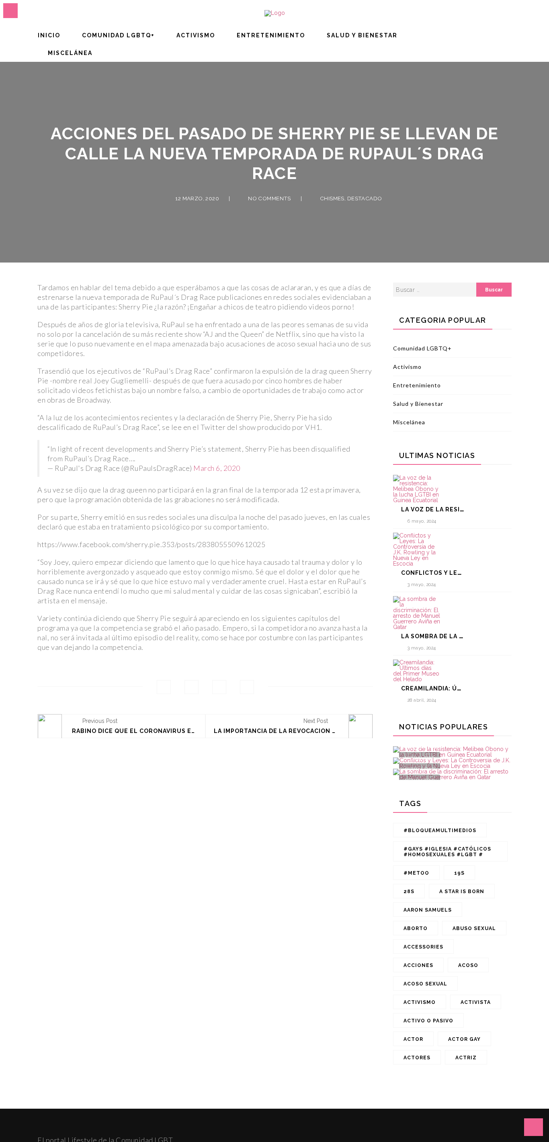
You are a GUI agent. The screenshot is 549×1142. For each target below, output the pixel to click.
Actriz (466, 1058)
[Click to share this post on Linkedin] (247, 687)
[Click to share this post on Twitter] (191, 687)
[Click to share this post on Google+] (219, 687)
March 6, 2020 (216, 468)
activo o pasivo (428, 1021)
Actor (413, 1039)
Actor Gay (464, 1039)
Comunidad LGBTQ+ (118, 35)
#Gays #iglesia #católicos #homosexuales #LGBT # (447, 851)
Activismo (195, 35)
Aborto (416, 928)
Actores (417, 1058)
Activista (476, 1002)
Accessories (423, 947)
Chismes (332, 198)
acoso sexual (425, 984)
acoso (468, 965)
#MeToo (416, 873)
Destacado (364, 198)
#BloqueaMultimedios (440, 830)
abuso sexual (474, 928)
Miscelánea (70, 53)
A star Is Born (461, 891)
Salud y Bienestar (362, 35)
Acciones (418, 965)
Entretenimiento (271, 35)
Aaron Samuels (428, 910)
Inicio (49, 35)
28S (409, 891)
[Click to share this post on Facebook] (164, 687)
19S (459, 873)
